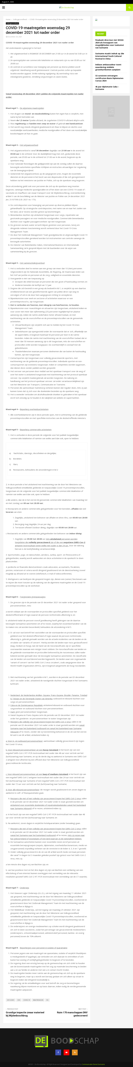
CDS (18, 1000)
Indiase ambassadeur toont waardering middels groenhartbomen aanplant (108, 67)
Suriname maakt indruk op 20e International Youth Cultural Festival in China (109, 56)
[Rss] (75, 1052)
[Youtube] (66, 1052)
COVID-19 (26, 1000)
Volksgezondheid (12, 23)
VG (47, 1000)
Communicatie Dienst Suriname (93, 1064)
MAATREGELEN (38, 1000)
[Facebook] (58, 1052)
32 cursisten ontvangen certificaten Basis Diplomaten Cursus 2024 (109, 78)
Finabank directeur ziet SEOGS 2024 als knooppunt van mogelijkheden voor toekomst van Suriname (109, 44)
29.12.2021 (10, 1000)
